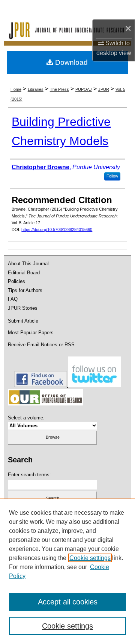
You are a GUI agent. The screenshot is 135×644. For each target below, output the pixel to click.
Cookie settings (90, 558)
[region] (67, 571)
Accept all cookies (68, 602)
